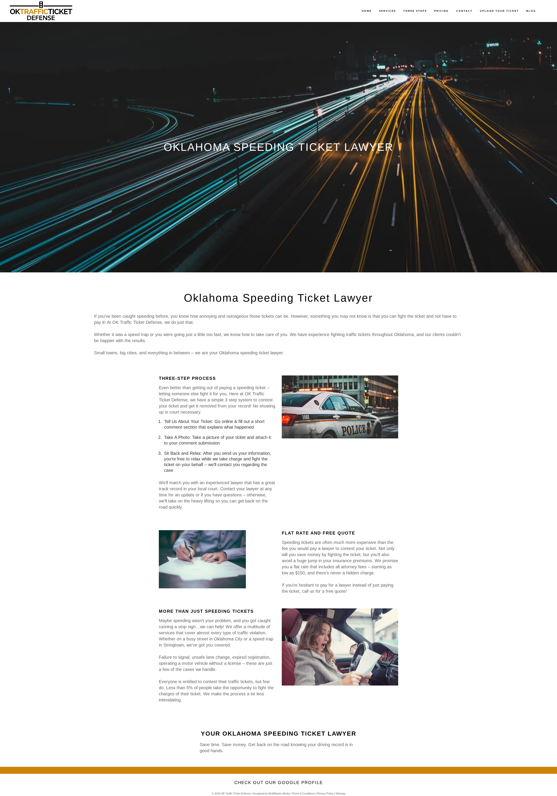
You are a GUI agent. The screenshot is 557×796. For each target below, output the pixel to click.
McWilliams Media (279, 793)
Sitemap (340, 793)
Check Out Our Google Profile (278, 782)
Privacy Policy (325, 793)
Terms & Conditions (303, 793)
